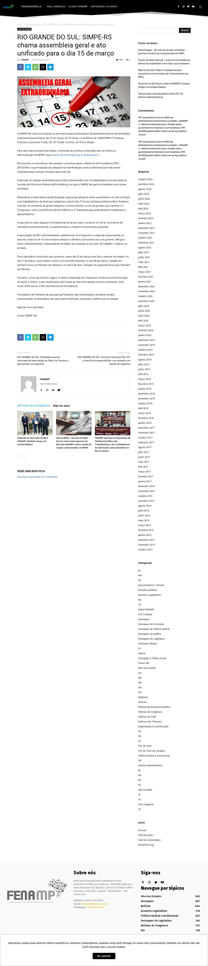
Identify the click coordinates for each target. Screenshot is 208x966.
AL (139, 570)
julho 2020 (143, 305)
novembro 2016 (146, 491)
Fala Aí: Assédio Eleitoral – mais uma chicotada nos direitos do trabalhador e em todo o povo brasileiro (164, 62)
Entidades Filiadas (147, 643)
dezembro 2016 (146, 486)
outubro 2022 (145, 179)
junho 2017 (144, 456)
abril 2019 (143, 374)
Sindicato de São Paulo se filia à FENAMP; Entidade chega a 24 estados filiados (32, 441)
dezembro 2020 (146, 286)
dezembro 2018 (146, 393)
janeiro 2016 (144, 534)
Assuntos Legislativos (149, 594)
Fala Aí (141, 653)
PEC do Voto (144, 745)
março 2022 (144, 213)
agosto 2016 (144, 505)
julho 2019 (143, 364)
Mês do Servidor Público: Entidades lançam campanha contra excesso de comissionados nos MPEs (163, 73)
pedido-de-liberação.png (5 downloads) (74, 154)
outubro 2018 (145, 403)
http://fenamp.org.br (48, 384)
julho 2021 (143, 252)
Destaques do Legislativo (151, 638)
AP (139, 580)
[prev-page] (19, 457)
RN (139, 775)
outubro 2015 (145, 549)
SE (139, 799)
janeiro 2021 (144, 281)
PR (139, 760)
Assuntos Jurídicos (147, 589)
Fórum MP (143, 663)
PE (139, 741)
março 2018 (144, 413)
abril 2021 (143, 266)
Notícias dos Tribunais (150, 721)
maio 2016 (143, 520)
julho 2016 (143, 510)
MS (140, 687)
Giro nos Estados (33, 24)
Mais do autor (61, 405)
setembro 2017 (146, 442)
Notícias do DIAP (147, 716)
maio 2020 (143, 315)
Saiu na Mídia (145, 789)
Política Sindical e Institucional (153, 755)
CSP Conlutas (145, 614)
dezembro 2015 (146, 539)
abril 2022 (143, 208)
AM (140, 575)
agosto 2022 (144, 189)
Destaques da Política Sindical (153, 628)
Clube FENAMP (146, 609)
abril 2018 (143, 408)
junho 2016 (144, 515)
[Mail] (54, 390)
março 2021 (144, 271)
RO (139, 780)
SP (139, 809)
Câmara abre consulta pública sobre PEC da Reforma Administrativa (160, 95)
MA (140, 677)
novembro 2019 (146, 344)
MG (140, 682)
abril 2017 (143, 466)
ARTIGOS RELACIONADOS (33, 405)
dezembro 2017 (146, 427)
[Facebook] (178, 6)
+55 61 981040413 (95, 907)
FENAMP (25, 59)
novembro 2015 (146, 544)
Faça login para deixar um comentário (37, 476)
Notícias (142, 702)
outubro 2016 (145, 495)
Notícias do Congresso (150, 711)
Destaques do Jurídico (149, 633)
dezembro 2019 (146, 340)
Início (19, 24)
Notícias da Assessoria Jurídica (154, 706)
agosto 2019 (144, 359)
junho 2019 (144, 369)
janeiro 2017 (144, 481)
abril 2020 (143, 320)
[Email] (43, 67)
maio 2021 (143, 262)
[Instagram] (183, 6)
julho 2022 (143, 193)
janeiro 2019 (144, 388)
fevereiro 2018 (145, 417)
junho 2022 (144, 198)
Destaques (144, 619)
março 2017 (144, 471)
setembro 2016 (146, 500)
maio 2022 (143, 203)
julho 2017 (143, 452)
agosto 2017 (144, 447)
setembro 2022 (146, 184)
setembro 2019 (146, 354)
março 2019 (144, 379)
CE (139, 604)
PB (139, 736)
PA (139, 731)
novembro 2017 (146, 432)
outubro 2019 (145, 349)
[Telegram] (50, 67)
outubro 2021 (145, 237)
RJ (139, 770)
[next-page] (24, 457)
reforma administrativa (150, 765)
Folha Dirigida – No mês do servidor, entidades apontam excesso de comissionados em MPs (161, 52)
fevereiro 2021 (145, 276)
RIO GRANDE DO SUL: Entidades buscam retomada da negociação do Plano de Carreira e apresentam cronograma (42, 360)
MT (140, 692)
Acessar (142, 830)
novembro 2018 (146, 398)
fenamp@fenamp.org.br (95, 903)
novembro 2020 (146, 291)
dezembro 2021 (146, 227)
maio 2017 (143, 461)
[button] (200, 6)
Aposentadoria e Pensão (151, 585)
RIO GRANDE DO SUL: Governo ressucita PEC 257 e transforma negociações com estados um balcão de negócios (104, 360)
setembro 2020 (146, 301)
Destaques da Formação (151, 624)
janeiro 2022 (144, 223)
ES (139, 648)
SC (139, 794)
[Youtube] (193, 6)
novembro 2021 (146, 232)
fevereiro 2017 (145, 476)
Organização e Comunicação (153, 726)
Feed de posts (145, 835)
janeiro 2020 (144, 335)
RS (139, 784)
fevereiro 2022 (145, 218)
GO (140, 672)
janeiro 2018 (144, 422)
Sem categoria (145, 804)
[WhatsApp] (35, 67)
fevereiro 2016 (145, 530)
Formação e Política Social (152, 658)
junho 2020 (144, 310)
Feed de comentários (149, 839)
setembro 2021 (146, 242)
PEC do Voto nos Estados (151, 750)
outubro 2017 (145, 437)
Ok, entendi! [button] (104, 956)
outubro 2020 (145, 296)
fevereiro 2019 (145, 383)
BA (139, 599)
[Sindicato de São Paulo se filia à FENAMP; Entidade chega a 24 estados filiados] (35, 423)
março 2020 (144, 325)
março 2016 (144, 525)
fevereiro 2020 (145, 330)
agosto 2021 (144, 247)
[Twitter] (188, 6)
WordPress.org (146, 844)
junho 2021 (144, 257)
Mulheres (143, 697)
